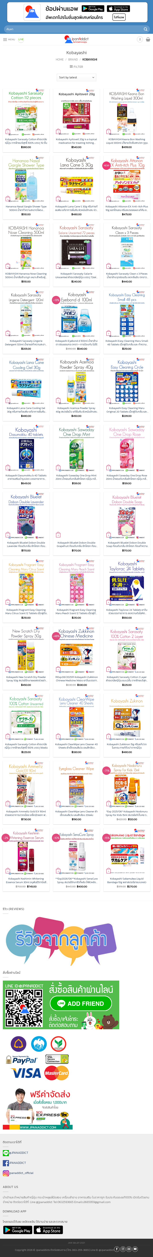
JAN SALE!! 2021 (76, 1242)
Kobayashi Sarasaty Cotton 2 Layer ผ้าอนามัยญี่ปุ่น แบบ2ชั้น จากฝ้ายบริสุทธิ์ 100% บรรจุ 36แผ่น (127, 678)
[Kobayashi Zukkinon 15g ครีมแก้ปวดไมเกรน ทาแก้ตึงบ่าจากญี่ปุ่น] (127, 717)
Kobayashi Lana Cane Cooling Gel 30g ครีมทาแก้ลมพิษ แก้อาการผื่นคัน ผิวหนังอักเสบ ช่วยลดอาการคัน (26, 409)
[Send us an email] (129, 1249)
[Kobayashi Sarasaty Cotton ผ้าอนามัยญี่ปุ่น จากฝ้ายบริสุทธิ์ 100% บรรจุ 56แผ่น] (26, 717)
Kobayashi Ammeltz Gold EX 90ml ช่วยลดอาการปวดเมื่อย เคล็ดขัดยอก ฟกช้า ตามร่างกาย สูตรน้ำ (26, 813)
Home (60, 59)
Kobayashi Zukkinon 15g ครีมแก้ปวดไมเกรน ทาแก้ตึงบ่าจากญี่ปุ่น (127, 746)
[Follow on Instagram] (123, 1249)
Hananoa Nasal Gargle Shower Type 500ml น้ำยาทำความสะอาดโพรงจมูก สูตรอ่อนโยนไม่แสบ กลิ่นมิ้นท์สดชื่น (26, 208)
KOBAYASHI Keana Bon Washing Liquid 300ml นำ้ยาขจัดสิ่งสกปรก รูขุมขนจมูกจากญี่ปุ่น (127, 141)
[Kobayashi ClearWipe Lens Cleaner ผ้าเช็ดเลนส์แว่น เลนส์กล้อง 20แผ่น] (76, 784)
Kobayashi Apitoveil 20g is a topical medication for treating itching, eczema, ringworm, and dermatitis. (76, 141)
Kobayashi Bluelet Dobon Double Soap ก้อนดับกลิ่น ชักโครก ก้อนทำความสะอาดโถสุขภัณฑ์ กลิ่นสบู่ (127, 544)
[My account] (140, 39)
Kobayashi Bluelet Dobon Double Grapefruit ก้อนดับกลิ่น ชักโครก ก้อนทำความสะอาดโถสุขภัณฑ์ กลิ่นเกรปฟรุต (76, 544)
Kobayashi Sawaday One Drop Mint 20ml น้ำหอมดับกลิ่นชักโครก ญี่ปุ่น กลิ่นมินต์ (76, 477)
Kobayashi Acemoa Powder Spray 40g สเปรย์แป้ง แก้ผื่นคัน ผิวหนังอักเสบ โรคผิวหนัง (76, 409)
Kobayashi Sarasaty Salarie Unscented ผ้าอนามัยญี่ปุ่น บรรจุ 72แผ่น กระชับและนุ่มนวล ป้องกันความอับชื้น (76, 275)
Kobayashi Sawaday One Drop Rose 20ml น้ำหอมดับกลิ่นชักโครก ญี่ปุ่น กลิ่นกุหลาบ (127, 477)
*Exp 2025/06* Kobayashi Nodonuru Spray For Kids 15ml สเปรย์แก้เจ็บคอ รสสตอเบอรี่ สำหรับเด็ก (127, 813)
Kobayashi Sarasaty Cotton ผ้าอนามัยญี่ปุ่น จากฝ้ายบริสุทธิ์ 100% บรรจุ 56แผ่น (26, 746)
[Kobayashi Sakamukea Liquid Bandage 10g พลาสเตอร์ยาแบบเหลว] (127, 851)
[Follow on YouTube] (135, 1249)
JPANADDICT (17, 1162)
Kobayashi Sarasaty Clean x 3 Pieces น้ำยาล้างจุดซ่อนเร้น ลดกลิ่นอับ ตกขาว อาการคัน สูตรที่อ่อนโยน (126, 275)
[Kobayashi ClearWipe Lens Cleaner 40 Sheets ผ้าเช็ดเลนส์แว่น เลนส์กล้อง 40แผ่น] (76, 717)
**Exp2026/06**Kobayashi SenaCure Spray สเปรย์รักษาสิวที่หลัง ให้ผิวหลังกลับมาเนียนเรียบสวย (76, 880)
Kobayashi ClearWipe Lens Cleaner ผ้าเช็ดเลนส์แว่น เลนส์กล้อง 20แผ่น (76, 813)
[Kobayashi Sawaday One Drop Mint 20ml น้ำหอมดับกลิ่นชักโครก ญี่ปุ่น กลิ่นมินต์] (76, 448)
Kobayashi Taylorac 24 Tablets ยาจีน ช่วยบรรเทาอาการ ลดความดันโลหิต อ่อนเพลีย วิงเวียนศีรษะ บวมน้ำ (126, 611)
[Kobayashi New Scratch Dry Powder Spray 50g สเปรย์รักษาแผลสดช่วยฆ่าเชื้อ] (26, 649)
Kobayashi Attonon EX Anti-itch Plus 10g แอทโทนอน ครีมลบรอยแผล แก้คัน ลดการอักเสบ (127, 208)
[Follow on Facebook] (117, 1249)
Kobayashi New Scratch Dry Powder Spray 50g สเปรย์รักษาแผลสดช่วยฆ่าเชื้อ (26, 678)
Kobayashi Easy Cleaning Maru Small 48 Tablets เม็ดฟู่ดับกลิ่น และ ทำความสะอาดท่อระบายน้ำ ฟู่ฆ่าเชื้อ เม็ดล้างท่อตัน (127, 342)
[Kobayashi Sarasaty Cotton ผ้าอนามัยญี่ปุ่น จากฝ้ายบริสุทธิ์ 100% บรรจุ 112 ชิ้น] (26, 112)
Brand (73, 59)
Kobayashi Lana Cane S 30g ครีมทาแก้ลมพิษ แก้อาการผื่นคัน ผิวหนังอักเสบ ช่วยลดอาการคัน (76, 208)
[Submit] (145, 29)
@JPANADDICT (18, 1152)
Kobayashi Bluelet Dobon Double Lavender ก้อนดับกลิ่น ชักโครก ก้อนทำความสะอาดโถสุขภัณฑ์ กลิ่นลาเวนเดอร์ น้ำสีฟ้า (26, 544)
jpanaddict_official (21, 1173)
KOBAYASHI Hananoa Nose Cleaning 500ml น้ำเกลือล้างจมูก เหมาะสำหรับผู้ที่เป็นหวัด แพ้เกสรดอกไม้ (26, 275)
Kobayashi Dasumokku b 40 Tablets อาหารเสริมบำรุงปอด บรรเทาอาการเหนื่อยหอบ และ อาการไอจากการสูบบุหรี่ (26, 477)
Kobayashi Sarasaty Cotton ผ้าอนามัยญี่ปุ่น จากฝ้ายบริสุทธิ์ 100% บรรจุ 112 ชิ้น (26, 141)
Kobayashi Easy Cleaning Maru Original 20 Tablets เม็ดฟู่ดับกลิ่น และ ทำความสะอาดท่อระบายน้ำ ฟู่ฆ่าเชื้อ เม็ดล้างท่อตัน (127, 409)
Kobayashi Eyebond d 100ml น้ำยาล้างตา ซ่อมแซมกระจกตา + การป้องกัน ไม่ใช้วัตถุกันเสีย (76, 342)
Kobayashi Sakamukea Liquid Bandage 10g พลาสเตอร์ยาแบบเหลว (126, 880)
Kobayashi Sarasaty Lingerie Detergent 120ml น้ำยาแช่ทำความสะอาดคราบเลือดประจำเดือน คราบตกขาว (26, 342)
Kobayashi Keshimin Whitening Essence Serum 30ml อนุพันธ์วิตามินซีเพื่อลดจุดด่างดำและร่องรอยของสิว (26, 880)
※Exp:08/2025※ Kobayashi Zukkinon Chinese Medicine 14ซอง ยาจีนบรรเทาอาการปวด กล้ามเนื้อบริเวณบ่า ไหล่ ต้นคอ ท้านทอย (76, 678)
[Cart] (148, 39)
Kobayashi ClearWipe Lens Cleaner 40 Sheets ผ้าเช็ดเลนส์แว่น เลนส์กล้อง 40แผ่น (76, 746)
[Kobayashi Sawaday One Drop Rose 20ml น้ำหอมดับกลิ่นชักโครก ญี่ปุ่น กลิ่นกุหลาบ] (127, 448)
